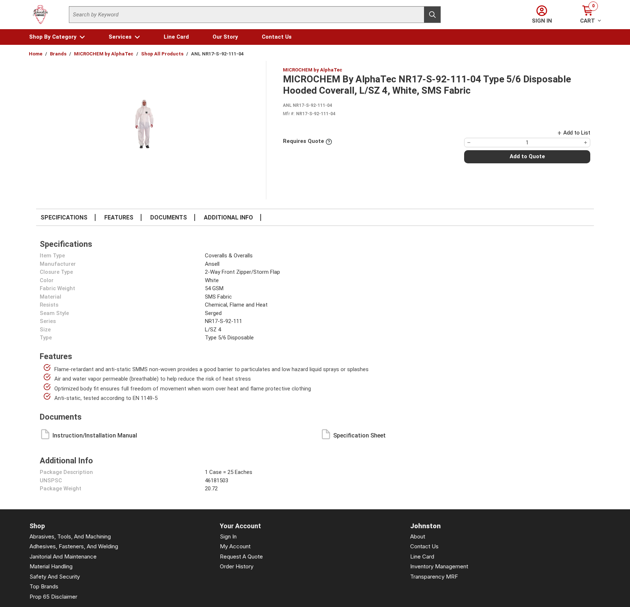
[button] (57, 37)
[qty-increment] (585, 142)
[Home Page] (40, 14)
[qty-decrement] (468, 142)
